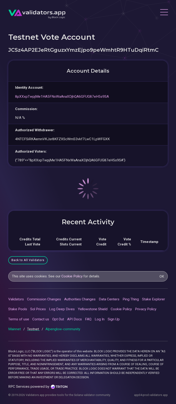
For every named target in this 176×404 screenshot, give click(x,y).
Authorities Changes (80, 299)
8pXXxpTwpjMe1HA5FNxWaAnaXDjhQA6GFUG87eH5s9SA (62, 96)
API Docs (74, 319)
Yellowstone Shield (92, 309)
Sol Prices (38, 309)
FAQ (88, 319)
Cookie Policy (71, 276)
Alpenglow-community (62, 329)
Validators (16, 299)
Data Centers (109, 299)
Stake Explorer (153, 299)
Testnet (33, 329)
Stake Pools (17, 309)
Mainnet (15, 329)
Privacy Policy (145, 309)
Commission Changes (44, 299)
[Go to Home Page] (37, 13)
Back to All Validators (27, 260)
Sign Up (114, 319)
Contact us (40, 319)
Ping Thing (131, 299)
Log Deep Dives (62, 309)
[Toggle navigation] (164, 13)
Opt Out (58, 319)
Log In (99, 319)
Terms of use (18, 319)
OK (162, 276)
